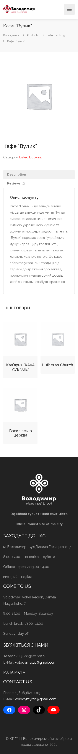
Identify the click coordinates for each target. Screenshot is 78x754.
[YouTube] (53, 710)
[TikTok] (39, 710)
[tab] (39, 174)
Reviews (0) (16, 183)
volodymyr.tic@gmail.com (36, 662)
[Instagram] (24, 710)
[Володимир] (19, 9)
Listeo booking (30, 157)
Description (16, 174)
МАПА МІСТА (14, 672)
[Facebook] (9, 710)
